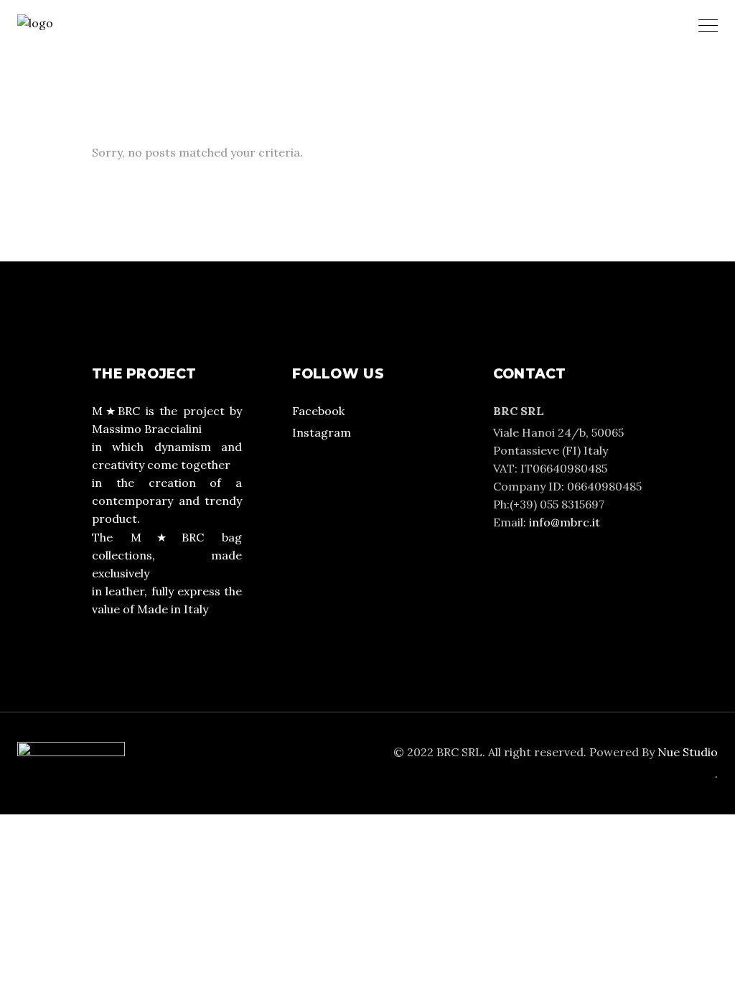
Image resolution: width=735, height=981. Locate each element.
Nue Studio (687, 752)
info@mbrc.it (564, 522)
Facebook (318, 411)
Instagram (321, 432)
